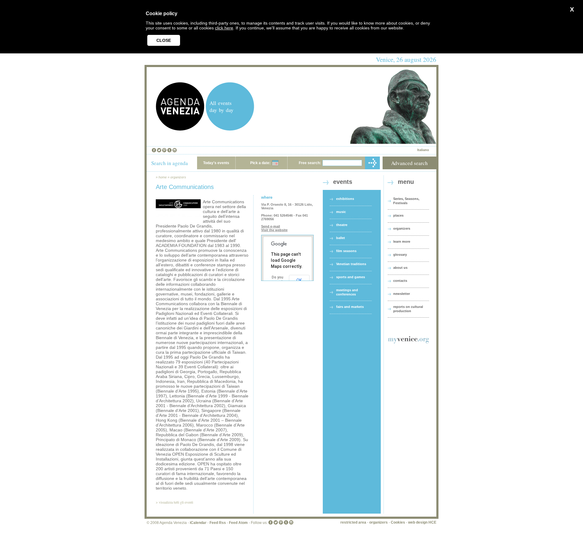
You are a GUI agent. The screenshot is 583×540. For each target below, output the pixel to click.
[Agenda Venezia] (180, 129)
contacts (400, 280)
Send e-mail (270, 226)
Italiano (423, 150)
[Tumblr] (169, 150)
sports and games (350, 277)
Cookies (398, 522)
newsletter (401, 293)
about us (400, 267)
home (163, 177)
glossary (400, 254)
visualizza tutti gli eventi (176, 502)
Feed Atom (238, 523)
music (341, 212)
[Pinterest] (164, 150)
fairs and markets (350, 307)
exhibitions (345, 199)
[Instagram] (174, 150)
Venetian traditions (351, 264)
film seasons (346, 251)
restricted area (353, 522)
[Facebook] (154, 150)
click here (224, 27)
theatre (341, 225)
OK (299, 280)
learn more (401, 241)
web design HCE (422, 522)
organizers (178, 177)
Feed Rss (218, 523)
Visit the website (274, 230)
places (398, 215)
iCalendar (198, 523)
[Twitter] (159, 150)
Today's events (216, 163)
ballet (340, 238)
